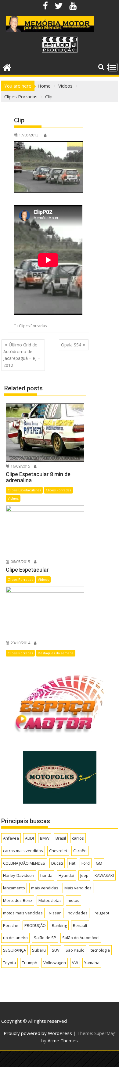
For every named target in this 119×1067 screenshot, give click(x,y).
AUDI (29, 838)
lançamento (14, 888)
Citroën (80, 850)
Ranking (59, 925)
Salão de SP (45, 937)
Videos (13, 498)
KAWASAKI (104, 875)
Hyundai (66, 875)
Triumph (29, 962)
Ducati (57, 863)
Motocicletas (50, 900)
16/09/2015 (20, 466)
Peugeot (101, 913)
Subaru (39, 950)
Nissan (55, 913)
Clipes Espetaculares (24, 490)
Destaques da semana (56, 653)
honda (46, 875)
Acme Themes (63, 1040)
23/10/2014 (20, 643)
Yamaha (91, 962)
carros (78, 838)
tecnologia (100, 950)
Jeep (84, 875)
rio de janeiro (15, 937)
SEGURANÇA (14, 950)
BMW (44, 838)
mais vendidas (44, 888)
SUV (56, 950)
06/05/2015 (20, 561)
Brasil (61, 838)
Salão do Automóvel (80, 937)
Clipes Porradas (33, 325)
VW (75, 962)
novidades (78, 913)
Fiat (72, 863)
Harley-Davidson (18, 875)
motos (73, 900)
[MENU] (112, 67)
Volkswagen (54, 962)
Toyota (9, 962)
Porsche (10, 925)
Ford (85, 863)
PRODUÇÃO (35, 925)
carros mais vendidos (23, 850)
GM (99, 863)
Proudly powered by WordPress (38, 1033)
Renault (80, 925)
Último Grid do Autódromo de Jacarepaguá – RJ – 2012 (21, 355)
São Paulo (75, 950)
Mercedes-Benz (17, 900)
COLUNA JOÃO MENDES (24, 863)
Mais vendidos (78, 888)
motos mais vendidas (23, 913)
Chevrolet (58, 850)
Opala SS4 (71, 345)
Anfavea (11, 838)
